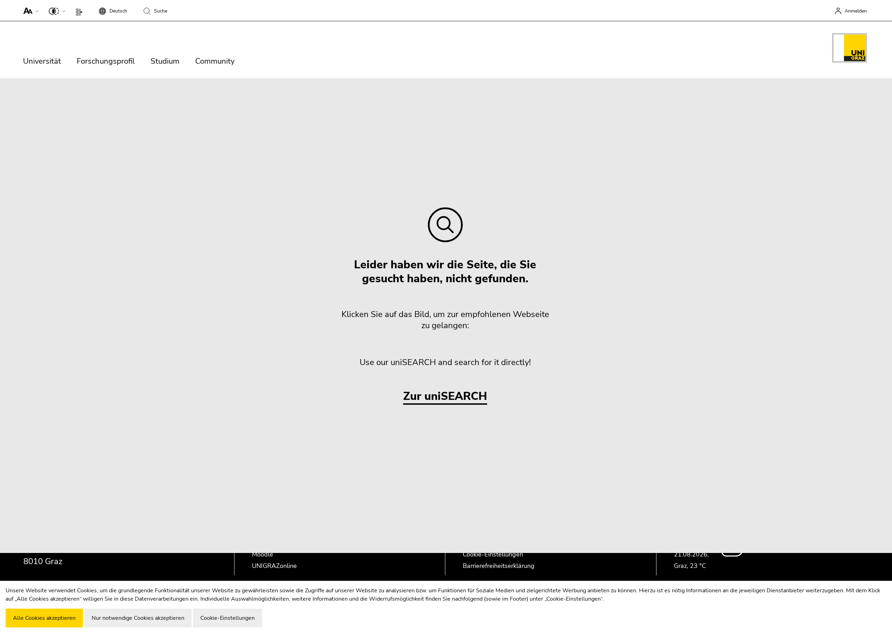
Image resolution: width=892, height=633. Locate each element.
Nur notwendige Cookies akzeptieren (138, 618)
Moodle (262, 554)
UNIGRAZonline (274, 566)
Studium (165, 61)
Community (214, 61)
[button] (29, 10)
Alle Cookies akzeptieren (44, 618)
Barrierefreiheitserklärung (499, 566)
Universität (42, 61)
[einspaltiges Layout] (80, 10)
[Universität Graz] (849, 49)
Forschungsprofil (106, 61)
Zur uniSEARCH (445, 396)
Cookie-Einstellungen (493, 554)
